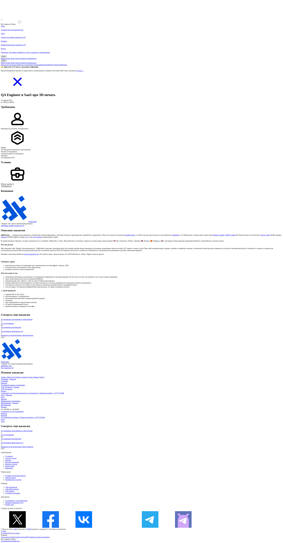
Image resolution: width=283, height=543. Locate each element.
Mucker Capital (218, 235)
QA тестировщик (7, 323)
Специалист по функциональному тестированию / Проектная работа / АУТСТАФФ (32, 393)
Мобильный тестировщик (10, 401)
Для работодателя (12, 489)
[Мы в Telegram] (150, 527)
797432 (29, 529)
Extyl (3, 395)
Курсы (17, 541)
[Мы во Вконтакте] (83, 527)
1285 (15, 529)
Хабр (3, 541)
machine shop (130, 235)
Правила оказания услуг (14, 503)
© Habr (3, 531)
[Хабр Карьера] (9, 22)
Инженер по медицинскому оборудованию (17, 335)
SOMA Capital (230, 235)
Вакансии (4, 65)
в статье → (80, 71)
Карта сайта (9, 466)
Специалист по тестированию (12, 411)
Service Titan (265, 235)
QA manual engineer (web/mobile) (13, 385)
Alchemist (175, 235)
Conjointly (4, 379)
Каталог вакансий (12, 462)
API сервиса (9, 491)
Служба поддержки (12, 493)
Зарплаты (57, 65)
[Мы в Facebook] (50, 527)
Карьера (12, 541)
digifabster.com (6, 226)
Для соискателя (11, 487)
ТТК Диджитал (6, 387)
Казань (16, 387)
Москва (9, 395)
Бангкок (13, 379)
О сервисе (9, 456)
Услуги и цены (10, 458)
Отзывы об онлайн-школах (15, 476)
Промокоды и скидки (13, 480)
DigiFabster (33, 222)
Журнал (64, 65)
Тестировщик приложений (11, 327)
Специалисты (13, 65)
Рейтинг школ (10, 478)
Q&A (7, 541)
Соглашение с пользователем (16, 501)
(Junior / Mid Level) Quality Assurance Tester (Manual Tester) (22, 377)
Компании (44, 65)
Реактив (4, 413)
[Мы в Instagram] (117, 527)
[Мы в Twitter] (17, 527)
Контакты (9, 468)
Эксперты (36, 65)
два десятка (37, 237)
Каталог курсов (11, 464)
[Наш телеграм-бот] (183, 527)
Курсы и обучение (25, 65)
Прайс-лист (9, 505)
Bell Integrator (6, 403)
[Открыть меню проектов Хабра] (2, 19)
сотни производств (31, 254)
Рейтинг (51, 65)
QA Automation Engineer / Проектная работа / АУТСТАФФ (23, 417)
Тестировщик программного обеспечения (16, 319)
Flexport (4, 237)
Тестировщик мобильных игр (12, 331)
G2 (27, 237)
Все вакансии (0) (17, 226)
